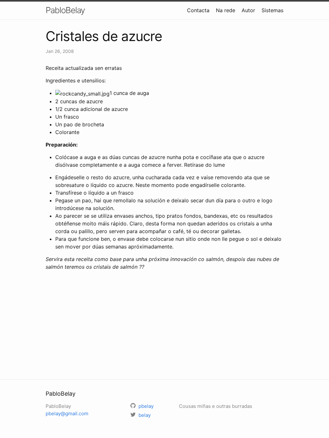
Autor (248, 10)
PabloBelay (65, 10)
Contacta (198, 10)
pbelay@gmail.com (67, 413)
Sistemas (272, 10)
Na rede (225, 10)
